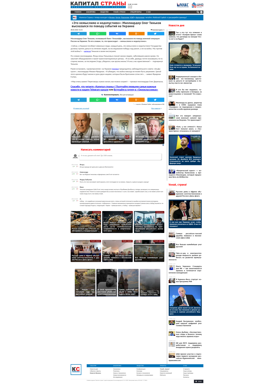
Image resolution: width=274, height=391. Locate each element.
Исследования (117, 377)
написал (87, 51)
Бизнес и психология (143, 373)
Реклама (186, 375)
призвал (115, 69)
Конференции (141, 369)
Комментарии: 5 (158, 30)
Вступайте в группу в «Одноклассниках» (136, 90)
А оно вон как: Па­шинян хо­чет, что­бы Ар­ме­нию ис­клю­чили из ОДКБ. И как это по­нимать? (185, 224)
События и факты (95, 371)
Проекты (163, 366)
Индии (112, 18)
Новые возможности (119, 375)
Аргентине (140, 18)
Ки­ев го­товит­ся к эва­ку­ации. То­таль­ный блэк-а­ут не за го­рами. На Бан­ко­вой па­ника (185, 67)
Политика (116, 371)
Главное (78, 12)
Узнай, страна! (119, 12)
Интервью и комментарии (145, 375)
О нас (148, 12)
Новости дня (176, 25)
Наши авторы (187, 371)
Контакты (186, 377)
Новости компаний (166, 373)
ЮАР (132, 18)
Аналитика (90, 12)
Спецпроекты (135, 12)
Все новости (155, 108)
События (93, 366)
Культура (139, 371)
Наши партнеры (188, 373)
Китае (118, 18)
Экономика (96, 212)
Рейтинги (163, 375)
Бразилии (125, 18)
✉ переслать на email (81, 108)
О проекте (186, 369)
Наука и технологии (119, 373)
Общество (104, 12)
